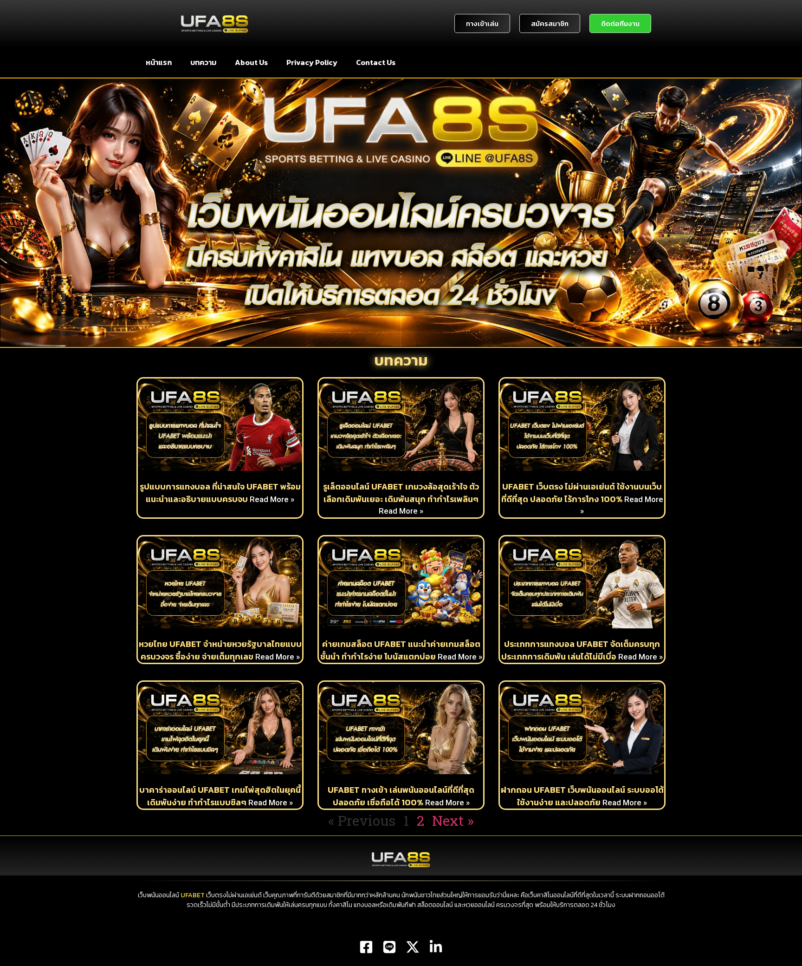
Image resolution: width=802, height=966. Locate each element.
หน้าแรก (159, 62)
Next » (453, 820)
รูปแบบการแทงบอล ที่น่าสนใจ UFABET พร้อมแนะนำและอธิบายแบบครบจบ (220, 492)
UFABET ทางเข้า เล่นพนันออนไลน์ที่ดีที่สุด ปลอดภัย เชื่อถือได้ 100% (401, 796)
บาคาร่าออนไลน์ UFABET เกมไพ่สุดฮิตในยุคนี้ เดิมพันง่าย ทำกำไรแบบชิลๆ (220, 796)
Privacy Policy (311, 62)
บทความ (203, 62)
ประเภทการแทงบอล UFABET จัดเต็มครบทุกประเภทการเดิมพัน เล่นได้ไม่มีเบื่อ (580, 650)
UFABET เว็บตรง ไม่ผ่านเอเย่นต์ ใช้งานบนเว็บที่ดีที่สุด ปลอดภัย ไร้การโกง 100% (581, 492)
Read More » (272, 499)
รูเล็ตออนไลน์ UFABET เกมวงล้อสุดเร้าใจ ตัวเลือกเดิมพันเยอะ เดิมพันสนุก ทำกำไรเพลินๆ (401, 492)
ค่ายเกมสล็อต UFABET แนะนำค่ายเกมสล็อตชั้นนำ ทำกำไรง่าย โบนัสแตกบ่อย (400, 650)
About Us (251, 62)
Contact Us (375, 62)
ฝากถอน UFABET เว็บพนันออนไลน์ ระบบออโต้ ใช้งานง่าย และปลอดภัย (582, 796)
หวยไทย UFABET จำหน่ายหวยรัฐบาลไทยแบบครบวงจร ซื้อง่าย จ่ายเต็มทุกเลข (220, 650)
